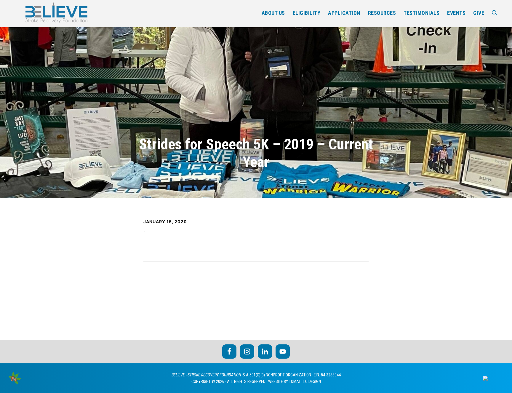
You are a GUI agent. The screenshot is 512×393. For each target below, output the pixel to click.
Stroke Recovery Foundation (56, 12)
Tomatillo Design (305, 381)
